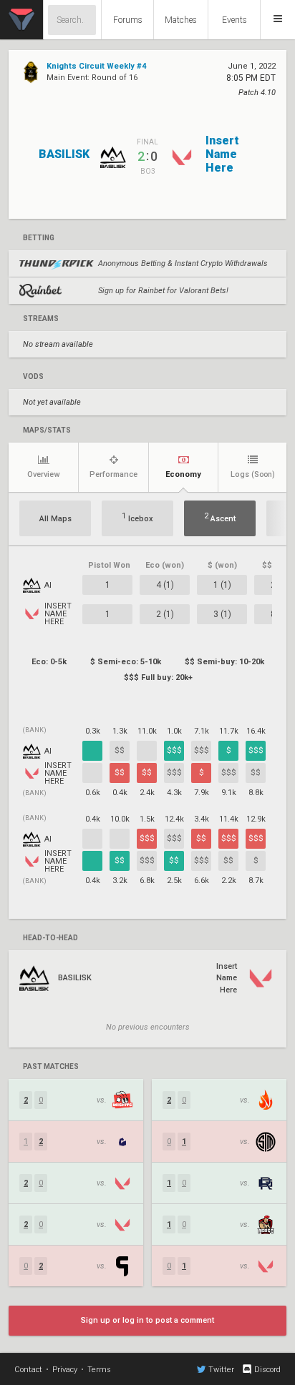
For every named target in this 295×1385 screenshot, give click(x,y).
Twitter (221, 1369)
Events (234, 20)
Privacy (64, 1370)
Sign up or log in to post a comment (147, 1320)
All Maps (55, 518)
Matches (181, 20)
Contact (28, 1370)
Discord (267, 1369)
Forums (127, 20)
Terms (99, 1370)
